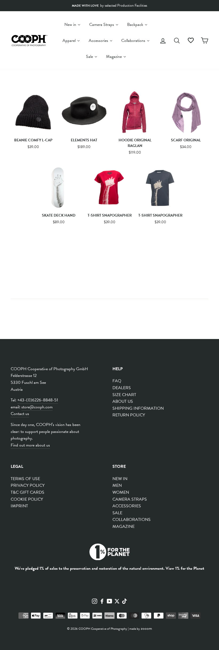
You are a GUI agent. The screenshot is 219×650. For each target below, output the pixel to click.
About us (122, 401)
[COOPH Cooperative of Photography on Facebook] (102, 601)
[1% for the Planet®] (109, 553)
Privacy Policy (28, 485)
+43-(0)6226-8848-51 (37, 400)
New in (119, 479)
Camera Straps (129, 499)
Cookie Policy (27, 499)
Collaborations (131, 519)
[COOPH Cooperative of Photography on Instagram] (94, 601)
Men (117, 485)
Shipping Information (138, 408)
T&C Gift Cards (27, 492)
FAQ (116, 381)
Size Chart (124, 395)
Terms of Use (25, 479)
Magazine (123, 526)
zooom (146, 628)
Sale (117, 513)
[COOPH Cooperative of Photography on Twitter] (117, 601)
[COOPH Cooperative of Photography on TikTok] (124, 601)
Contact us (20, 413)
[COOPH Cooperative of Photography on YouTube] (109, 601)
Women (120, 492)
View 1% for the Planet (185, 568)
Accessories (126, 506)
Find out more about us (30, 445)
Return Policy (128, 415)
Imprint (19, 506)
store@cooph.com (37, 407)
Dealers (121, 388)
